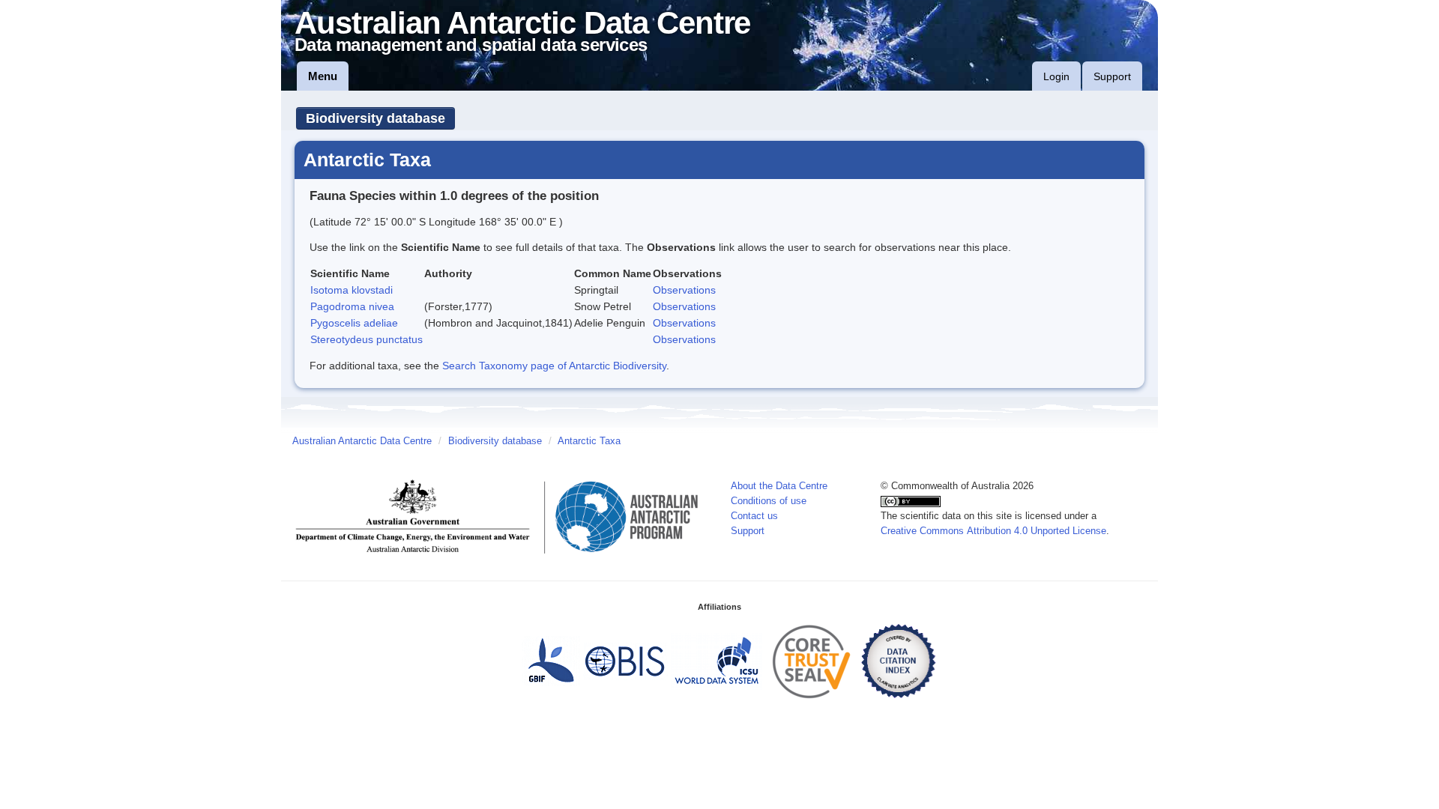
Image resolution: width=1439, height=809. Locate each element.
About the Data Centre (779, 486)
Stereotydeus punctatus (366, 339)
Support (1112, 76)
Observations (684, 290)
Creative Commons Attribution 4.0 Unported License (993, 531)
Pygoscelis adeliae (354, 323)
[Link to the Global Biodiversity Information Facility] (551, 660)
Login (1056, 76)
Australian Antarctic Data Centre (362, 441)
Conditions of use (768, 501)
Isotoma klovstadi (351, 290)
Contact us (754, 516)
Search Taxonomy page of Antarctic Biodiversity (554, 366)
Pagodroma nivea (352, 306)
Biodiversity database (375, 118)
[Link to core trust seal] (811, 660)
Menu (322, 76)
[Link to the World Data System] (716, 660)
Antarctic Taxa (589, 441)
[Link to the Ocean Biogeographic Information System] (625, 660)
